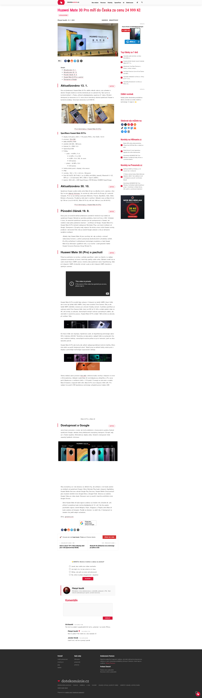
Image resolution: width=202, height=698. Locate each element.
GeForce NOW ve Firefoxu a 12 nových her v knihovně (132, 170)
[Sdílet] (65, 61)
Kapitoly (112, 86)
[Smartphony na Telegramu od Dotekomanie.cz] (125, 128)
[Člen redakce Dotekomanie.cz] (79, 649)
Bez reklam (95, 2)
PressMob (77, 680)
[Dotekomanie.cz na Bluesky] (125, 131)
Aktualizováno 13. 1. (70, 70)
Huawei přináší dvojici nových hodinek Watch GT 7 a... (133, 62)
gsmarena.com (69, 517)
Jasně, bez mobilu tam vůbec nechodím (83, 585)
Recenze (103, 2)
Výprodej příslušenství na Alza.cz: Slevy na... (132, 82)
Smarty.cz (61, 680)
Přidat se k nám (109, 537)
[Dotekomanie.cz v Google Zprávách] (128, 128)
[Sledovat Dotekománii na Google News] (88, 523)
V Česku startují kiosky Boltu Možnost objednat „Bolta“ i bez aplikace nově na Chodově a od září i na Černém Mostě (133, 177)
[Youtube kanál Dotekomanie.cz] (132, 124)
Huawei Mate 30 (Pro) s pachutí (73, 77)
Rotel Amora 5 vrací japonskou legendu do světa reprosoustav (131, 151)
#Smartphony (113, 20)
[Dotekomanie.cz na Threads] (128, 131)
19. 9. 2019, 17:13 (86, 649)
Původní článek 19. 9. (70, 75)
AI (123, 2)
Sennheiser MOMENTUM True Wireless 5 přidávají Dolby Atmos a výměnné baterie (133, 157)
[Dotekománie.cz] (68, 2)
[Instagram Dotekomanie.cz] (128, 124)
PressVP (76, 683)
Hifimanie (77, 678)
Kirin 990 (73, 139)
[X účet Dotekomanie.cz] (125, 124)
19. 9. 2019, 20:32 (83, 656)
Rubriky (110, 2)
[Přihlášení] (137, 2)
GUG (59, 683)
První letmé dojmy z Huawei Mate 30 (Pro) (88, 129)
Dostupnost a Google (70, 79)
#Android (105, 20)
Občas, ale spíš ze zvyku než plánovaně (84, 590)
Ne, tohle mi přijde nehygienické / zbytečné (84, 593)
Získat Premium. (110, 682)
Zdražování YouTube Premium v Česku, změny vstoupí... (132, 67)
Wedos (59, 686)
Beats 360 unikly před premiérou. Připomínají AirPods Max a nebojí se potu (133, 145)
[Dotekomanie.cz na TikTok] (122, 128)
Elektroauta (129, 2)
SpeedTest (117, 2)
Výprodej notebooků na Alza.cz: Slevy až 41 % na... (133, 77)
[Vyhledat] (142, 2)
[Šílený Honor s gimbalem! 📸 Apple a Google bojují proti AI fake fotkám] (88, 564)
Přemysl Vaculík (62, 20)
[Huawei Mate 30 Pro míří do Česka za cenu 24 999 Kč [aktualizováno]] (81, 61)
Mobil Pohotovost (63, 678)
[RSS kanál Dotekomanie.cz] (135, 124)
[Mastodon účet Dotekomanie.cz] (132, 128)
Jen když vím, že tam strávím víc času (83, 588)
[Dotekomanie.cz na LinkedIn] (122, 131)
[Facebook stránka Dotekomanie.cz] (122, 124)
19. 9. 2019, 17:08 (78, 643)
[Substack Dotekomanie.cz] (135, 128)
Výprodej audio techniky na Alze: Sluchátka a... (132, 57)
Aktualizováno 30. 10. (70, 72)
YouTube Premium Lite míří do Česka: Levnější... (133, 72)
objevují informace (74, 193)
